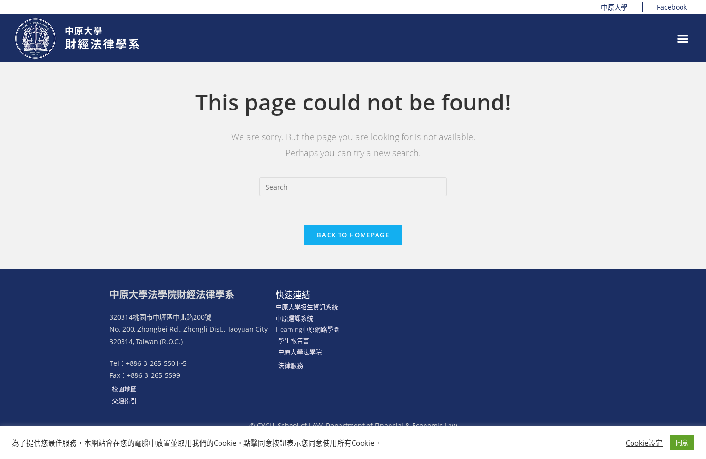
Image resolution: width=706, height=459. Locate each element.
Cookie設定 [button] (644, 442)
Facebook (672, 7)
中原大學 (614, 7)
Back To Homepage (353, 234)
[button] (683, 38)
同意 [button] (682, 442)
